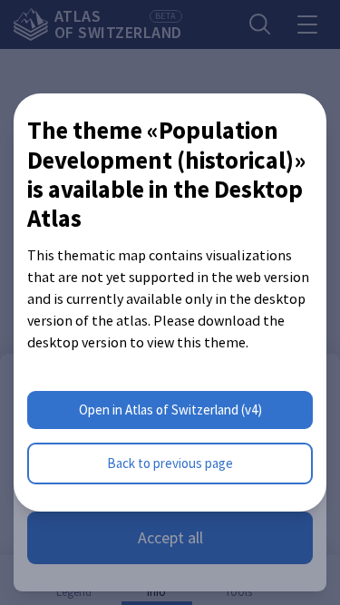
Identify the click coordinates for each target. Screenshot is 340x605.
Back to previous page (170, 463)
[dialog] (170, 302)
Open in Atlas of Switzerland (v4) (170, 409)
